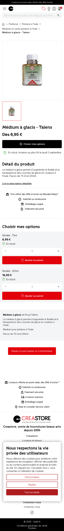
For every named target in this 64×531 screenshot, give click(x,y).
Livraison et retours (32, 440)
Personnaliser (32, 476)
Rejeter (32, 484)
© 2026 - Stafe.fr (32, 521)
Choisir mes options (32, 144)
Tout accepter (32, 492)
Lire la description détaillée (17, 183)
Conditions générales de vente (32, 525)
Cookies (32, 528)
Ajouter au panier (32, 260)
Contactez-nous (32, 506)
